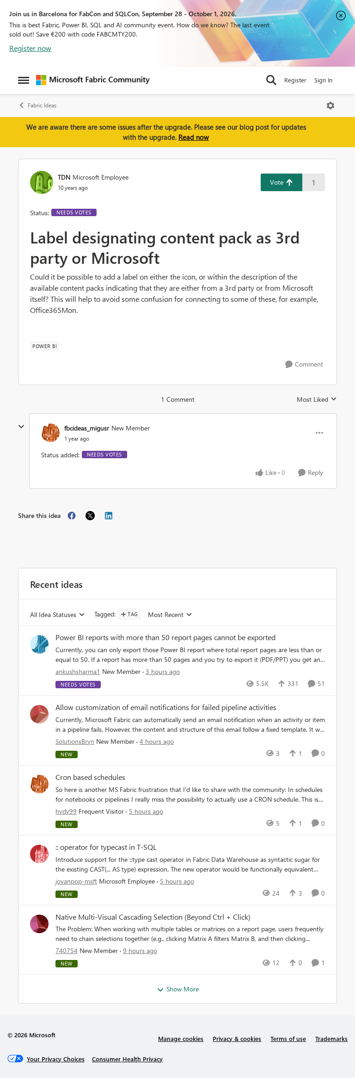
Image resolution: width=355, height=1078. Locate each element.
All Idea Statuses (53, 615)
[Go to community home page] (93, 80)
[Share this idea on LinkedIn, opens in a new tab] (108, 515)
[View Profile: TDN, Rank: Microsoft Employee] (41, 182)
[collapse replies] (21, 426)
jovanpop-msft (76, 881)
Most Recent (166, 615)
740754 (66, 950)
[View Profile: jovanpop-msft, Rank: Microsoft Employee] (39, 854)
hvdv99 (66, 811)
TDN (64, 177)
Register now (30, 48)
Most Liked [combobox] (317, 399)
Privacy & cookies (237, 1038)
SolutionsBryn (74, 741)
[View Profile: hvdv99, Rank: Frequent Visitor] (39, 784)
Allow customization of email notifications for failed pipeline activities (165, 707)
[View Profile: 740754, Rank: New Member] (39, 924)
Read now (193, 137)
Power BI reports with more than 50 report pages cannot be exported (165, 637)
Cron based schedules (90, 777)
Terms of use (288, 1038)
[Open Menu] (330, 105)
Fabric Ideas (42, 105)
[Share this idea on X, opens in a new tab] (90, 515)
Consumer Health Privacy (127, 1059)
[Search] (271, 80)
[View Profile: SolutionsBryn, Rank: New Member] (39, 714)
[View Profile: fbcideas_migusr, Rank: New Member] (50, 433)
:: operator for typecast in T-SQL (106, 847)
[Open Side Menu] (23, 80)
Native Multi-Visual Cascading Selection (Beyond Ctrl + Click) (153, 917)
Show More (182, 989)
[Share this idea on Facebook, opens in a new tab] (71, 515)
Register (295, 80)
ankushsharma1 (77, 671)
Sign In (323, 80)
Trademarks (331, 1038)
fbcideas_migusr (86, 428)
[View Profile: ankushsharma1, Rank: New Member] (39, 644)
